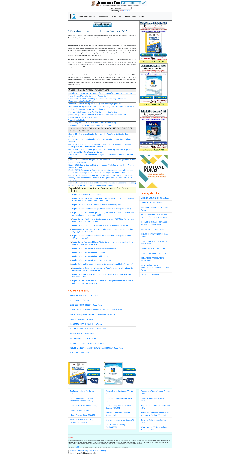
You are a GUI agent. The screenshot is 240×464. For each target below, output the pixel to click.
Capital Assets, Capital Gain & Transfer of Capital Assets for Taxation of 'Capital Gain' (100, 93)
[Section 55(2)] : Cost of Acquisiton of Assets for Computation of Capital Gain (97, 114)
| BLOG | (140, 16)
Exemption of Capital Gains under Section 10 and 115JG (89, 125)
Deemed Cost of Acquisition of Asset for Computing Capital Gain (92, 112)
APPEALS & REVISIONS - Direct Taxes (84, 295)
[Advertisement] (155, 297)
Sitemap (103, 450)
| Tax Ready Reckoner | (87, 16)
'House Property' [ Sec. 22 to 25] (82, 415)
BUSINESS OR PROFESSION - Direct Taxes (86, 305)
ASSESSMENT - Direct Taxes (80, 300)
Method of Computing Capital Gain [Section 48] (86, 109)
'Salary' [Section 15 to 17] (79, 410)
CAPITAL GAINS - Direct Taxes (81, 319)
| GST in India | (103, 16)
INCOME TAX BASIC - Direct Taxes (83, 338)
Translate (126, 10)
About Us (72, 450)
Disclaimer (94, 450)
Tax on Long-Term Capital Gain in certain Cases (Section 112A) (92, 123)
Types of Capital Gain (76, 120)
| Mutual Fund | (130, 16)
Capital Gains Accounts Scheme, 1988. (83, 117)
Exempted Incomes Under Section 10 (120, 420)
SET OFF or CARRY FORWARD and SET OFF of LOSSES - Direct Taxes (96, 310)
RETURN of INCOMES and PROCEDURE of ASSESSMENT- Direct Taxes (96, 348)
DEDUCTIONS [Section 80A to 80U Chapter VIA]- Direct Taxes (93, 314)
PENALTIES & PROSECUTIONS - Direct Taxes (87, 343)
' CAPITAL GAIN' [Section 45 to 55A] (83, 405)
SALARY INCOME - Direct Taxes (82, 333)
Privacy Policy (83, 450)
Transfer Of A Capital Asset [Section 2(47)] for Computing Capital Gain (95, 104)
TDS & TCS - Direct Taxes (79, 353)
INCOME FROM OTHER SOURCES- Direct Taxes (88, 329)
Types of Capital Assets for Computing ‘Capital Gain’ (88, 96)
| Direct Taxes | (116, 16)
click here (79, 447)
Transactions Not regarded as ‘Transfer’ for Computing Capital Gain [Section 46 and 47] (101, 106)
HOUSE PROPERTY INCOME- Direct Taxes (86, 324)
